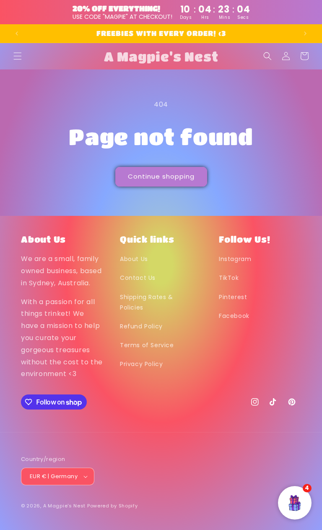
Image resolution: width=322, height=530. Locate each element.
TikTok (229, 278)
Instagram (235, 259)
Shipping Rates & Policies (146, 302)
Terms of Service (147, 345)
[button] (17, 56)
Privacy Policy (141, 364)
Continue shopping (161, 176)
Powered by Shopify (112, 505)
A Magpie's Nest (64, 505)
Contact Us (138, 278)
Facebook (234, 316)
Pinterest (233, 297)
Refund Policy (141, 326)
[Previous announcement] (17, 33)
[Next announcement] (305, 33)
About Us (134, 259)
